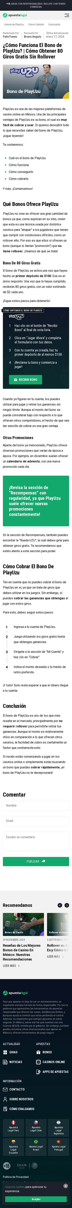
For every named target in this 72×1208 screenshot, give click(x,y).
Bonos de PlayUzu (14, 24)
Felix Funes (10, 36)
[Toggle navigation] (67, 15)
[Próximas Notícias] (67, 905)
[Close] (65, 1186)
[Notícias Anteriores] (60, 905)
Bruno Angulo (32, 36)
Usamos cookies (15, 1186)
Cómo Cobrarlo (36, 24)
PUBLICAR (33, 861)
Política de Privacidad (16, 1176)
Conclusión (54, 24)
